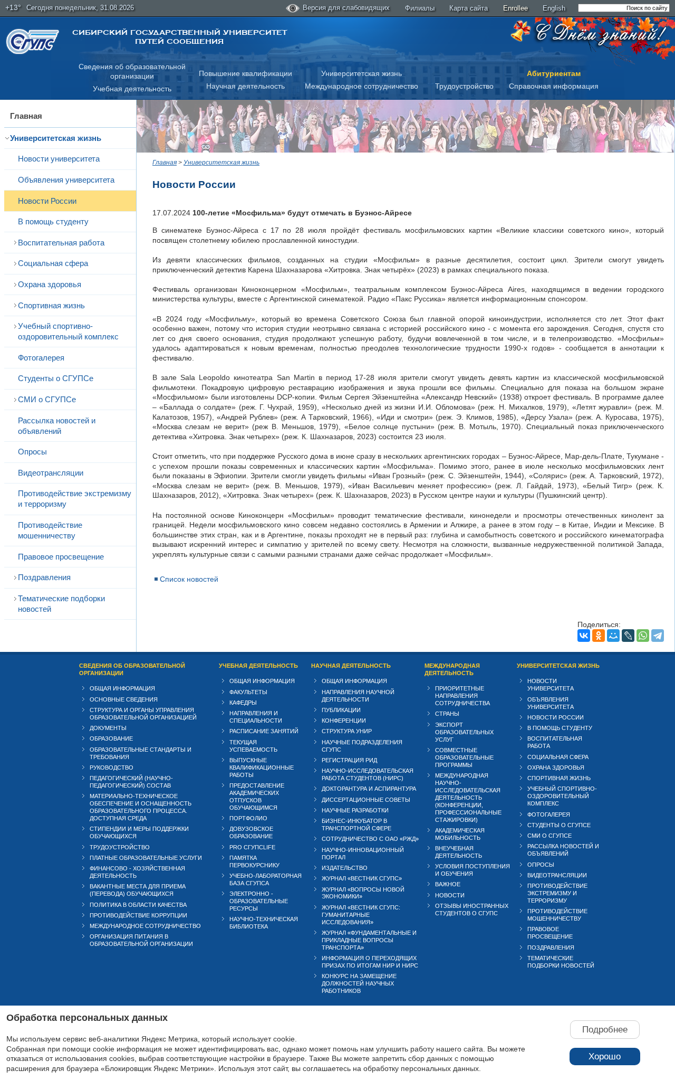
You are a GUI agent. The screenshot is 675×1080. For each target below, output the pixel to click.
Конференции (344, 720)
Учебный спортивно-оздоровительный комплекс (68, 331)
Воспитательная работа (61, 242)
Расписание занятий (263, 731)
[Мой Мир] (613, 635)
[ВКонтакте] (583, 635)
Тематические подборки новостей (61, 603)
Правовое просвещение (61, 556)
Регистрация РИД (349, 760)
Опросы (32, 451)
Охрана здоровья (49, 284)
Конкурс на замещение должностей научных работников (359, 983)
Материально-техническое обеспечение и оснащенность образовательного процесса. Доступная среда (140, 807)
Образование (111, 738)
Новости (450, 895)
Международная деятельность (452, 669)
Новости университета (59, 158)
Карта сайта (468, 8)
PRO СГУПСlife (252, 847)
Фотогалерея (41, 357)
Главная (26, 115)
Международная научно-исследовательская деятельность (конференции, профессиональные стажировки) (468, 797)
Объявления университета (66, 179)
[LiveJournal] (628, 635)
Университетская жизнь (361, 73)
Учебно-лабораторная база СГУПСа (265, 879)
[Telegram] (657, 635)
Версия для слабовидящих (346, 8)
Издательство (345, 868)
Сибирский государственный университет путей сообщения (179, 37)
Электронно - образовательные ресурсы (258, 901)
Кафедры (243, 702)
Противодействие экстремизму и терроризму (74, 498)
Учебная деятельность (132, 88)
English (554, 8)
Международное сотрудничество (361, 86)
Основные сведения (124, 699)
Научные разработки (355, 810)
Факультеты (248, 692)
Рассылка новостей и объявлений (56, 425)
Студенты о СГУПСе (55, 378)
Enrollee (515, 8)
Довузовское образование (251, 832)
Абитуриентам (554, 73)
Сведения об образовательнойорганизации (132, 71)
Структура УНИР (347, 731)
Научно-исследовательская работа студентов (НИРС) (367, 774)
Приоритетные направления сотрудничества (462, 695)
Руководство (111, 767)
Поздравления (44, 577)
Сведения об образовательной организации (132, 669)
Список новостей (189, 579)
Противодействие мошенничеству (50, 530)
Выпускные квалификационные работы (261, 767)
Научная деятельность (245, 86)
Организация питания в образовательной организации (141, 940)
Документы (108, 728)
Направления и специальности (255, 717)
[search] (624, 8)
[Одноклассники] (598, 635)
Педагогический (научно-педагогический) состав (131, 782)
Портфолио (248, 818)
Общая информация (122, 688)
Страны (447, 713)
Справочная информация (554, 86)
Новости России (47, 200)
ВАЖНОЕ (447, 884)
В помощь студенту (53, 221)
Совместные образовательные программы (464, 757)
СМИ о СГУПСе (47, 399)
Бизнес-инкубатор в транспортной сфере (356, 824)
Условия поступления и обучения (472, 870)
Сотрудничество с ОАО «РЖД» (370, 839)
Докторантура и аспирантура (369, 788)
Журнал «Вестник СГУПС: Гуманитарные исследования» (361, 914)
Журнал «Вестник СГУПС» (362, 878)
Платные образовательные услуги (146, 858)
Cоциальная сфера (53, 263)
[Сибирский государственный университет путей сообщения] (32, 41)
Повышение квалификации (245, 73)
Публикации (341, 710)
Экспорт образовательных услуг (464, 732)
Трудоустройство (464, 86)
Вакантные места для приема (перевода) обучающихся (138, 890)
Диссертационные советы (366, 800)
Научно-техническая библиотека (263, 923)
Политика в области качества (138, 905)
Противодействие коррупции (138, 915)
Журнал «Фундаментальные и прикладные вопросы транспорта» (369, 940)
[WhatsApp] (643, 635)
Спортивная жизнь (51, 305)
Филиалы (420, 8)
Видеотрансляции (50, 472)
